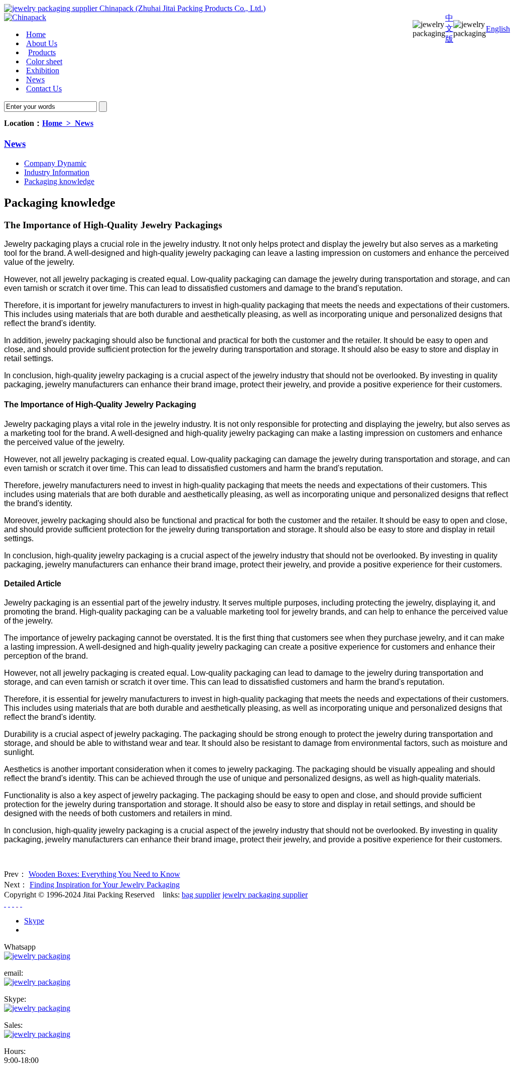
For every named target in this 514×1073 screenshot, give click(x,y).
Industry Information (56, 172)
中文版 (449, 28)
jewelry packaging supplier (265, 894)
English (498, 29)
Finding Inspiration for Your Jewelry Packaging (105, 884)
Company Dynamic (55, 163)
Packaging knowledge (59, 181)
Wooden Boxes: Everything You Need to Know (104, 874)
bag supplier (201, 894)
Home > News (67, 123)
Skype (34, 920)
